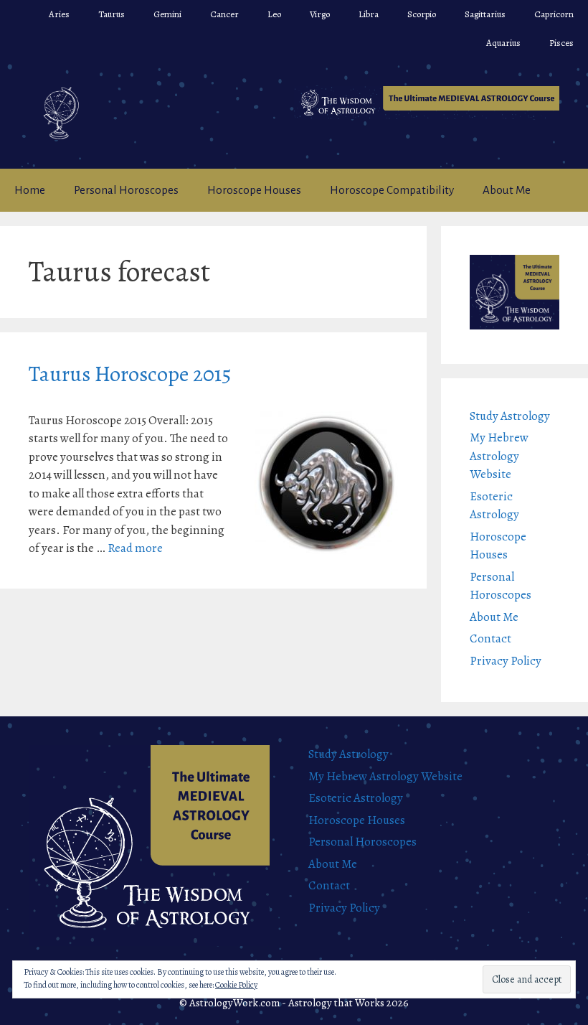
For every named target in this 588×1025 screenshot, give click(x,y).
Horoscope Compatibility (392, 190)
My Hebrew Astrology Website (499, 455)
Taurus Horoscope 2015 (130, 374)
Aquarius (503, 43)
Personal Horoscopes (126, 190)
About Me (507, 190)
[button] (426, 102)
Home (29, 190)
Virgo (320, 14)
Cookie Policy (236, 985)
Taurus (111, 14)
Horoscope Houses (254, 190)
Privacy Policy (505, 660)
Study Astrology (510, 416)
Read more (135, 548)
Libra (369, 14)
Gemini (167, 14)
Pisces (561, 43)
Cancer (224, 14)
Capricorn (554, 14)
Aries (59, 14)
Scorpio (421, 14)
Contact (490, 638)
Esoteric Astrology (355, 798)
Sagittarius (485, 14)
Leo (274, 14)
